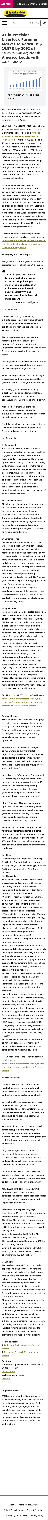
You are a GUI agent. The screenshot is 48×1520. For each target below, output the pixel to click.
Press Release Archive (28, 1504)
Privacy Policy (36, 1515)
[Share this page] (44, 23)
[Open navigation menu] (4, 23)
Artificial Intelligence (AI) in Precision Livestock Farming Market (21, 136)
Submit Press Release (14, 1510)
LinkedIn (6, 1378)
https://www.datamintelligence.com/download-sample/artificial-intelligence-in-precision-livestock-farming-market (25, 244)
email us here (8, 1371)
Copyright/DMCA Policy (16, 1515)
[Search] (32, 23)
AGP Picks (6, 4)
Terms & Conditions (35, 1510)
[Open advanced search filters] (37, 23)
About (12, 1504)
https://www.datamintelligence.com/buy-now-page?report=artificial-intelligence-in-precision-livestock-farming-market (22, 702)
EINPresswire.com (16, 129)
